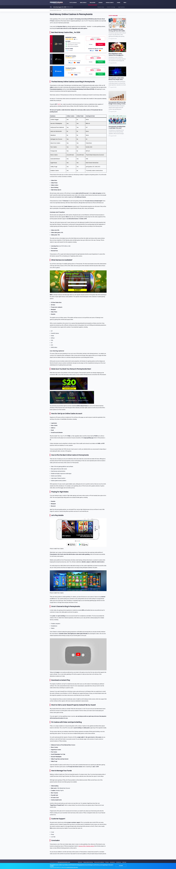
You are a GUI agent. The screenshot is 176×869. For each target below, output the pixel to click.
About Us (80, 862)
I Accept (121, 865)
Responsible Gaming (88, 862)
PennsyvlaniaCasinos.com (55, 10)
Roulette (53, 314)
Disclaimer (112, 862)
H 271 (59, 104)
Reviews (100, 2)
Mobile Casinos (109, 2)
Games (118, 2)
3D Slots (53, 304)
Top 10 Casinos (73, 2)
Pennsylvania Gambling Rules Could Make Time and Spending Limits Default (117, 128)
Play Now (100, 44)
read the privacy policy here (72, 867)
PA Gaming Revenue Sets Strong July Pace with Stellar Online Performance (117, 30)
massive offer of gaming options (86, 846)
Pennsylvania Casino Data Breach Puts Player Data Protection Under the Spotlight (117, 79)
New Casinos (83, 2)
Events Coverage (111, 7)
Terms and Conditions (99, 862)
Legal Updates (121, 7)
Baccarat (53, 506)
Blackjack (53, 309)
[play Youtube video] (78, 654)
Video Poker (54, 312)
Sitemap (124, 862)
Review (90, 44)
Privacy (107, 862)
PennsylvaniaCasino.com (64, 862)
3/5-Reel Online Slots (56, 302)
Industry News (101, 7)
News (125, 2)
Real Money (92, 2)
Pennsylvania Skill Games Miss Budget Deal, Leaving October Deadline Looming (117, 103)
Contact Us (118, 862)
